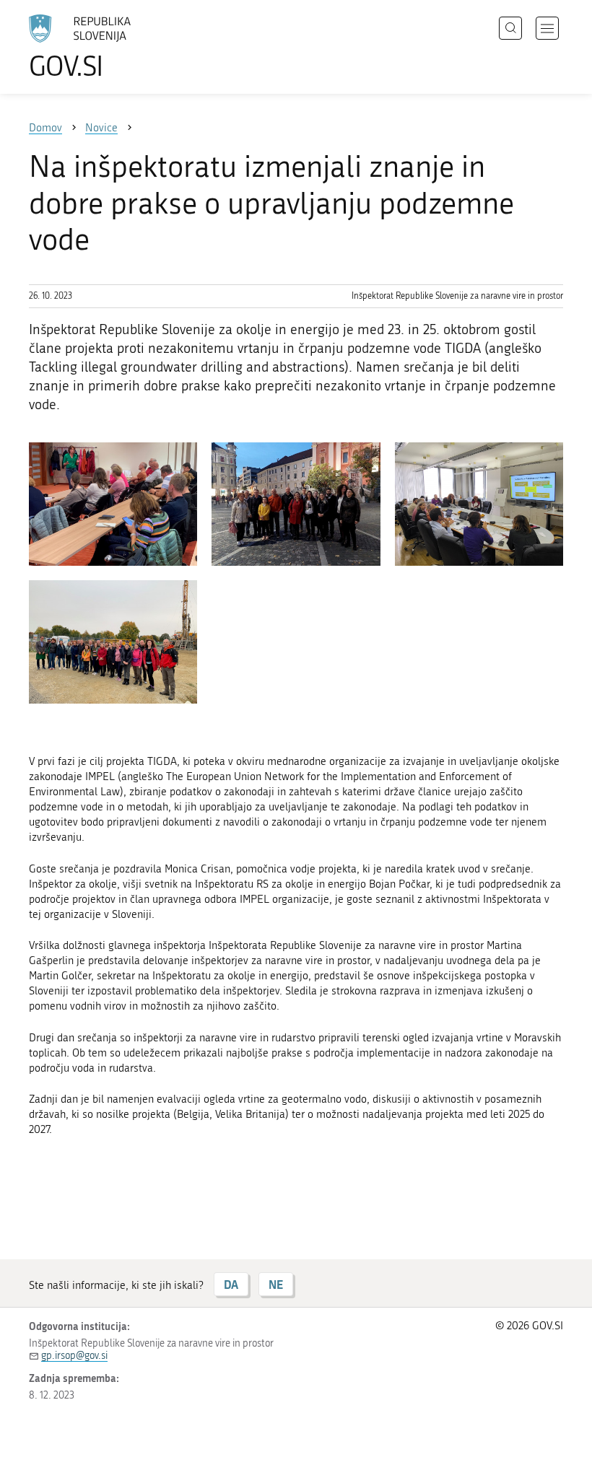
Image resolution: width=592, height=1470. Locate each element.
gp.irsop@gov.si (74, 1355)
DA (231, 1284)
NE (276, 1284)
